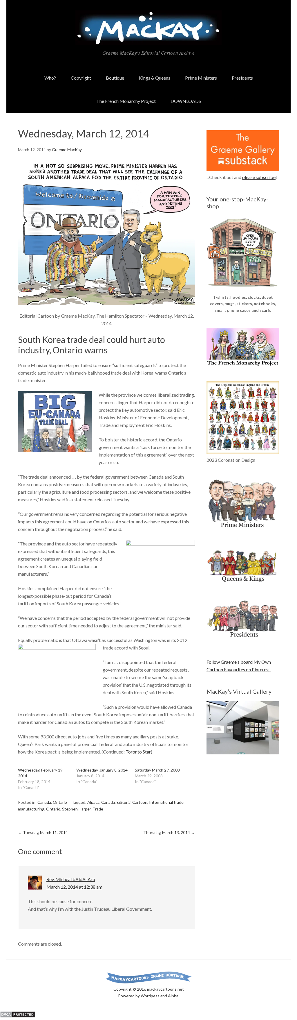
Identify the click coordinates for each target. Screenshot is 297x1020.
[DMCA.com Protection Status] (17, 1016)
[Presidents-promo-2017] (243, 640)
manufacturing (31, 808)
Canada (44, 802)
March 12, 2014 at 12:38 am (74, 887)
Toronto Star (138, 751)
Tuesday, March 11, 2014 (43, 832)
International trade (166, 802)
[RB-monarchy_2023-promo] (243, 417)
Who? (50, 77)
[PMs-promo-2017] (243, 530)
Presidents (242, 77)
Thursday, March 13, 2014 (169, 832)
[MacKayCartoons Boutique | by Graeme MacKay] (243, 290)
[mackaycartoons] (148, 40)
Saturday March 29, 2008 (157, 769)
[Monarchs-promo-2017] (243, 581)
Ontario (60, 802)
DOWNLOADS (186, 101)
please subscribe (259, 177)
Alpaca (93, 802)
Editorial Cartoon (132, 802)
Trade (98, 808)
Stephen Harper (76, 808)
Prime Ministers (201, 77)
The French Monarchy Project (126, 101)
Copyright (81, 77)
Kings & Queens (154, 77)
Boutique (115, 77)
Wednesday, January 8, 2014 (102, 769)
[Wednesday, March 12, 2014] (106, 232)
